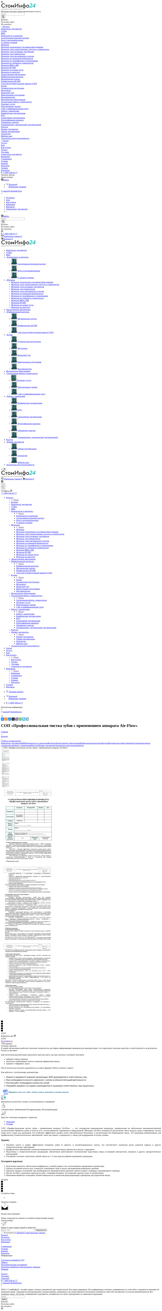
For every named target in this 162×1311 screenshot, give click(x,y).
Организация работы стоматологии (31, 600)
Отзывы (9, 1124)
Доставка (5, 1276)
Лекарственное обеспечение (67, 743)
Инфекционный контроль (27, 566)
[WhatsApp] (20, 719)
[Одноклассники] (6, 719)
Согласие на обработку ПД (12, 1260)
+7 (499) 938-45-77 (9, 172)
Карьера (4, 1251)
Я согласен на (24, 1233)
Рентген (34, 745)
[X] (13, 719)
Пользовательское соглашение (14, 1265)
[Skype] (23, 719)
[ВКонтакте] (2, 719)
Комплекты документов (11, 743)
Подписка (5, 1237)
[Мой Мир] (9, 719)
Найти (4, 1299)
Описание (10, 1122)
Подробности (7, 1041)
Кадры (19, 580)
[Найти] (3, 17)
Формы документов (24, 637)
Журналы (20, 529)
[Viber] (16, 719)
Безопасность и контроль (27, 516)
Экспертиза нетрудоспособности (69, 745)
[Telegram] (27, 719)
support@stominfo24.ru (12, 191)
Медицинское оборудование (120, 743)
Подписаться (41, 1230)
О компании (6, 1246)
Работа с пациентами (25, 614)
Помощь (4, 1269)
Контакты (5, 1253)
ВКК (24, 743)
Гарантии (5, 1278)
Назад (16, 500)
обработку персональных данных (30, 1233)
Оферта (4, 1262)
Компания (15, 673)
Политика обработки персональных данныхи (20, 1267)
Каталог (14, 502)
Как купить (16, 659)
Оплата (4, 1274)
